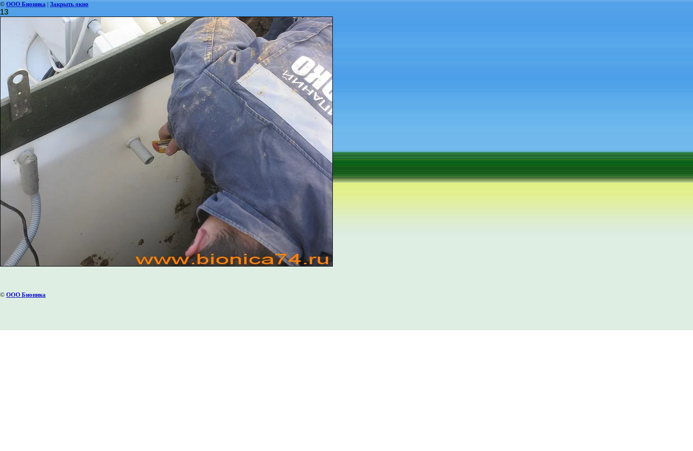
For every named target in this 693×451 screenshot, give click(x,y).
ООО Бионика (26, 4)
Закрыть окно (69, 4)
